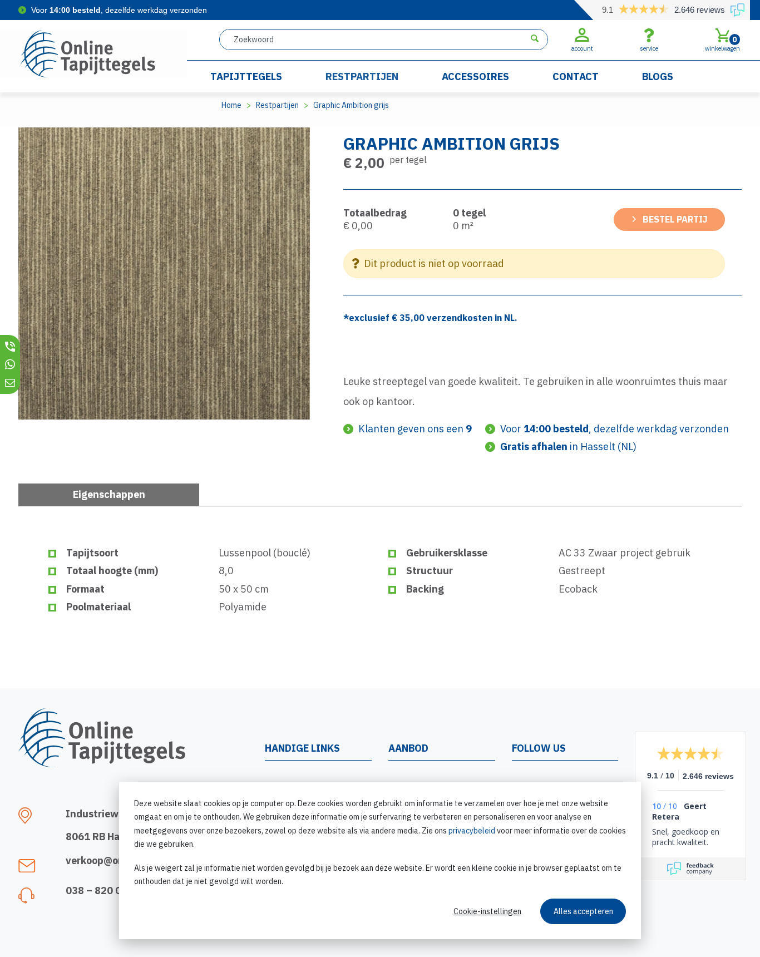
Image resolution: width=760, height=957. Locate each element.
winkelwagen (722, 43)
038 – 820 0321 (103, 890)
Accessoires (475, 76)
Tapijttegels (246, 76)
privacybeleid (471, 831)
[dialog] (380, 860)
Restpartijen (361, 76)
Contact (575, 76)
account (582, 48)
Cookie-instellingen (487, 911)
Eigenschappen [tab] (109, 494)
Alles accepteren (583, 911)
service (649, 48)
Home (231, 105)
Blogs (657, 76)
